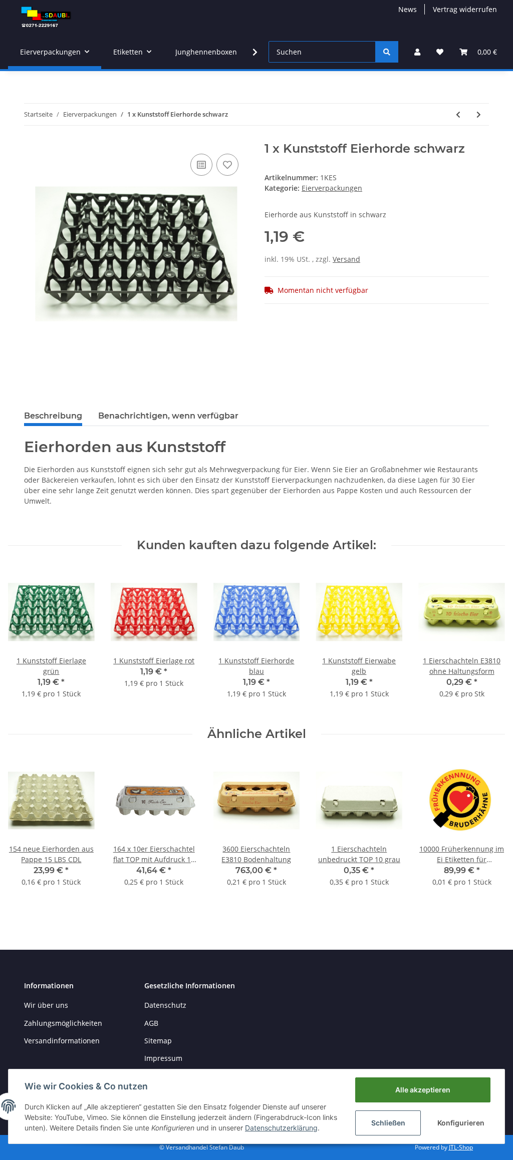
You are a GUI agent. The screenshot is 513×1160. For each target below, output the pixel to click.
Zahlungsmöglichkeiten (63, 1023)
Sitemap (158, 1040)
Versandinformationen (62, 1040)
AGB (151, 1023)
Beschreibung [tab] (53, 416)
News (407, 9)
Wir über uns (46, 1005)
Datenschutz (165, 1005)
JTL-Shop (461, 1147)
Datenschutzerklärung (281, 1127)
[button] (417, 52)
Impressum (163, 1058)
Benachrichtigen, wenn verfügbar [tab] (168, 416)
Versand (346, 259)
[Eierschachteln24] (47, 17)
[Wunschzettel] (439, 52)
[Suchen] (386, 52)
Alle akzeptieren (422, 1089)
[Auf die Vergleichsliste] (201, 165)
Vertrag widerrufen (465, 9)
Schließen (388, 1122)
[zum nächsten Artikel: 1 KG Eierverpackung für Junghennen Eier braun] (478, 114)
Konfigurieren (460, 1122)
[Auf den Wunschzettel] (227, 165)
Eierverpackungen (332, 188)
